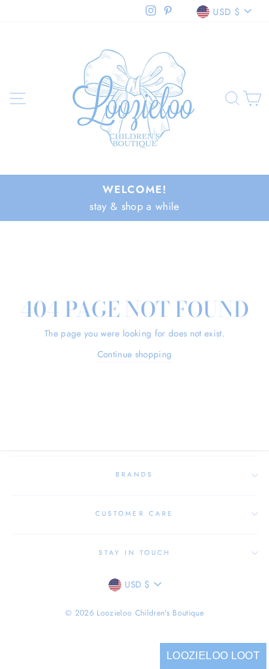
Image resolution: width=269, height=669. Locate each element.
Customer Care (134, 513)
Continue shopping (134, 354)
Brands (134, 474)
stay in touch (135, 553)
